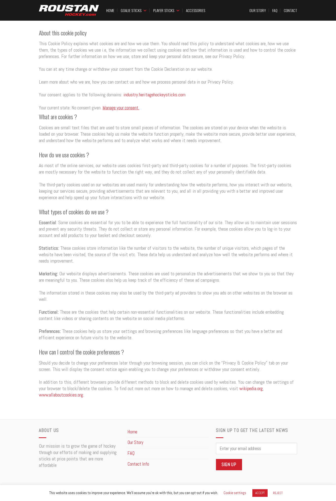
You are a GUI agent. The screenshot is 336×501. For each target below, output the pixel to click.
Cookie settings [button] (235, 492)
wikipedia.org (251, 388)
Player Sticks (163, 10)
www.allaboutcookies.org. (61, 395)
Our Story (257, 10)
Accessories (195, 10)
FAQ (274, 10)
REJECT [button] (278, 493)
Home (110, 10)
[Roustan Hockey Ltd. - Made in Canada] (69, 10)
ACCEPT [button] (260, 493)
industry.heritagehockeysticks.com (154, 94)
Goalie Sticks (131, 10)
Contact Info (138, 464)
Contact (290, 10)
